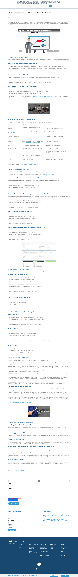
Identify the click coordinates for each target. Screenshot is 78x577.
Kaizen (12, 470)
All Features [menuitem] (31, 545)
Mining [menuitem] (51, 548)
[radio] (21, 522)
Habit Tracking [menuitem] (32, 554)
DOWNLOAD (54, 575)
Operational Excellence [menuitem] (44, 555)
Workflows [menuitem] (31, 548)
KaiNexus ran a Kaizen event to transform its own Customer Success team (43, 96)
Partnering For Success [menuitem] (33, 544)
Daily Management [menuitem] (43, 547)
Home (9, 9)
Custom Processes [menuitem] (43, 548)
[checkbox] (21, 525)
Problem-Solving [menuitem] (43, 544)
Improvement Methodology (19, 470)
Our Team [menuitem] (21, 544)
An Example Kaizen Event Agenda (47, 174)
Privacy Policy (39, 569)
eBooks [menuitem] (61, 545)
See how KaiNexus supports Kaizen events (16, 402)
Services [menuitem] (62, 554)
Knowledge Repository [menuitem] (33, 552)
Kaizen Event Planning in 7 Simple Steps (30, 164)
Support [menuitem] (62, 552)
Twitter (24, 15)
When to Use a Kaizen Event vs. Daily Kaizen (41, 294)
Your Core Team (11, 132)
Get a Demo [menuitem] (21, 545)
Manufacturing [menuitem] (53, 544)
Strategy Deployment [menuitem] (44, 551)
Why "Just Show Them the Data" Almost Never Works (54, 519)
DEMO (65, 575)
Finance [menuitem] (51, 547)
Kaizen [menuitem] (41, 552)
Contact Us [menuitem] (62, 555)
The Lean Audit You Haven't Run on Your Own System (54, 514)
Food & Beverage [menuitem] (53, 545)
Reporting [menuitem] (31, 551)
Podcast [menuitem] (62, 548)
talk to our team (29, 402)
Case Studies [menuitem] (63, 547)
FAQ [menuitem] (20, 547)
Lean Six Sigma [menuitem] (43, 554)
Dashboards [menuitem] (31, 547)
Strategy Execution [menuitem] (43, 545)
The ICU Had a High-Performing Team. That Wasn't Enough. (55, 520)
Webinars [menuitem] (62, 544)
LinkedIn (23, 15)
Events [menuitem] (61, 551)
